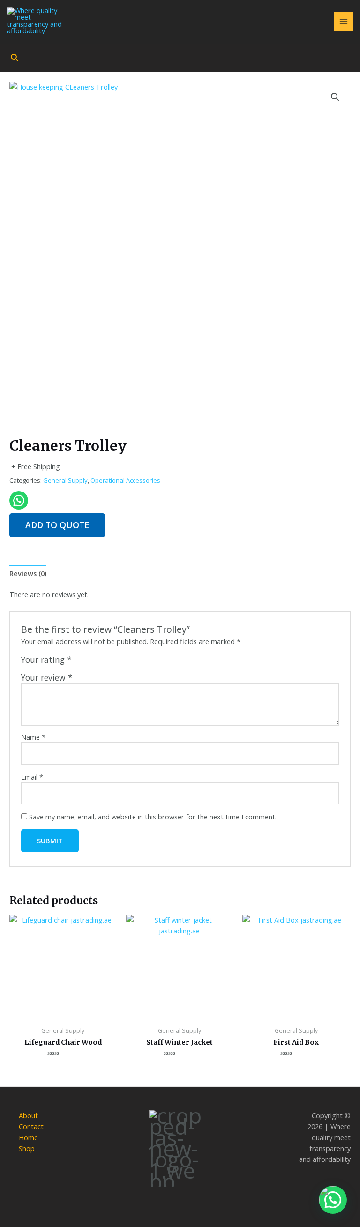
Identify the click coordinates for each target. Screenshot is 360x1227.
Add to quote (57, 524)
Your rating (46, 659)
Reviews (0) (27, 573)
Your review (47, 677)
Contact (31, 1126)
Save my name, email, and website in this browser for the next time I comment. (153, 816)
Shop (27, 1148)
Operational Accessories (125, 480)
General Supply (65, 480)
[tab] (27, 574)
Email (32, 776)
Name (33, 737)
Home (28, 1137)
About (28, 1115)
